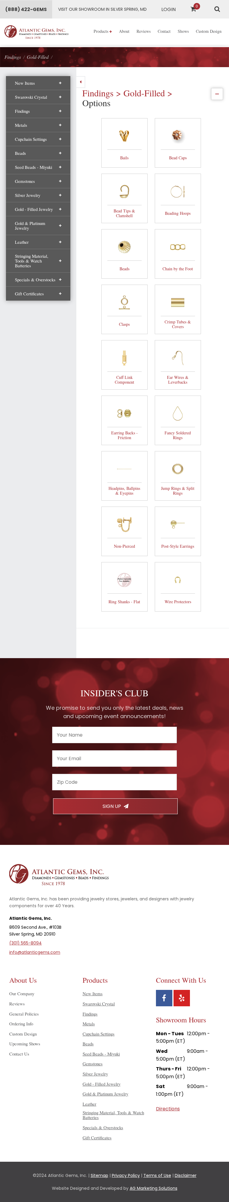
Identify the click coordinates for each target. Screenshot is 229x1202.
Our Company (21, 993)
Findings (22, 111)
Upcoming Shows (24, 1044)
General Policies (24, 1014)
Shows (183, 31)
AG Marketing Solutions (153, 1188)
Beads (20, 153)
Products (101, 31)
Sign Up (112, 806)
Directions (168, 1108)
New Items (25, 83)
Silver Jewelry (27, 195)
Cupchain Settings (31, 139)
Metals (21, 125)
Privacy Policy (126, 1175)
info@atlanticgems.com (34, 952)
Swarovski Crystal (31, 97)
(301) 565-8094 (25, 943)
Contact (164, 31)
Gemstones (25, 181)
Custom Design (209, 31)
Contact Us (19, 1054)
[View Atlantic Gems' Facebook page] (164, 998)
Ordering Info (21, 1024)
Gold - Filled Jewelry (34, 209)
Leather (22, 242)
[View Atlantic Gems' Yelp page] (182, 998)
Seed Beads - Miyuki (33, 167)
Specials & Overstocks (35, 280)
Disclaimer (185, 1175)
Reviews (144, 31)
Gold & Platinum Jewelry (30, 225)
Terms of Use (157, 1175)
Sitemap (99, 1175)
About (124, 31)
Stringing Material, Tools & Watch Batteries (31, 261)
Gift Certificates (29, 294)
